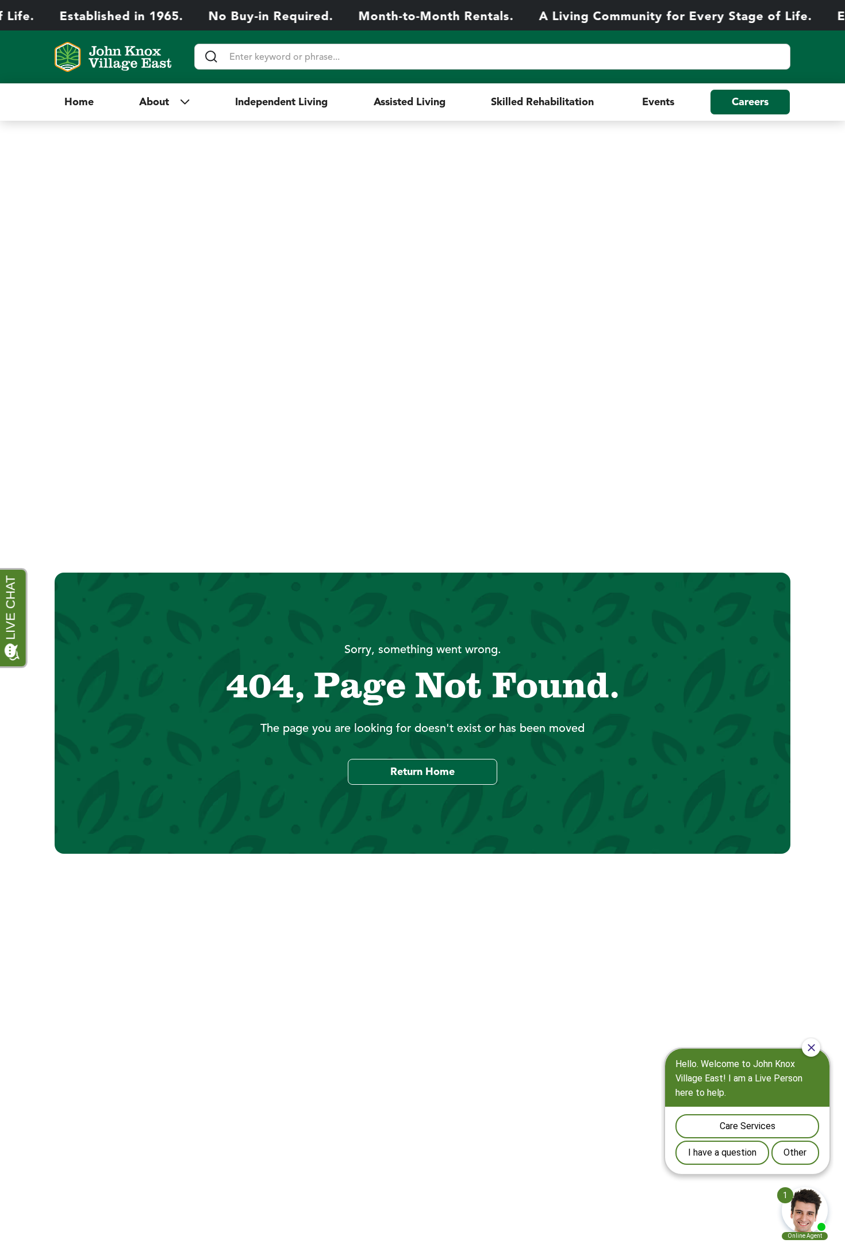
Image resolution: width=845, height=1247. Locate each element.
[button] (164, 101)
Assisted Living (409, 101)
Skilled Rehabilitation (544, 101)
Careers (750, 101)
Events (658, 101)
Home (79, 101)
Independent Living (281, 101)
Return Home (422, 771)
